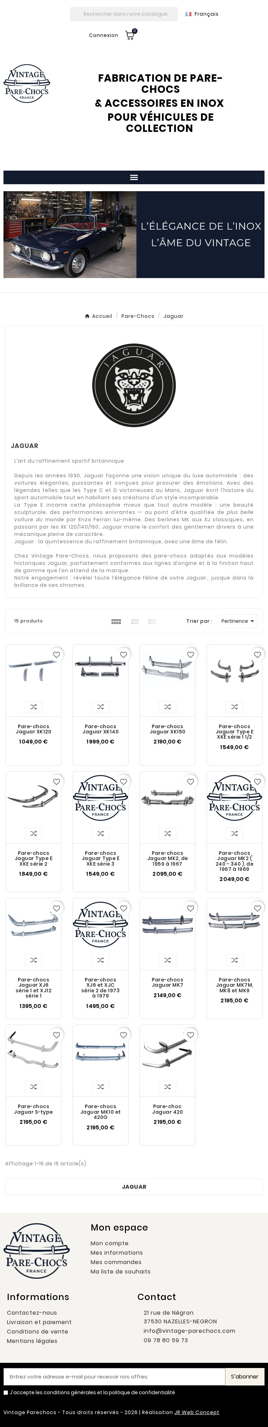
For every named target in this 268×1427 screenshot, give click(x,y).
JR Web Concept (196, 1412)
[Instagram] (236, 1411)
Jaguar (134, 1187)
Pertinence (239, 621)
